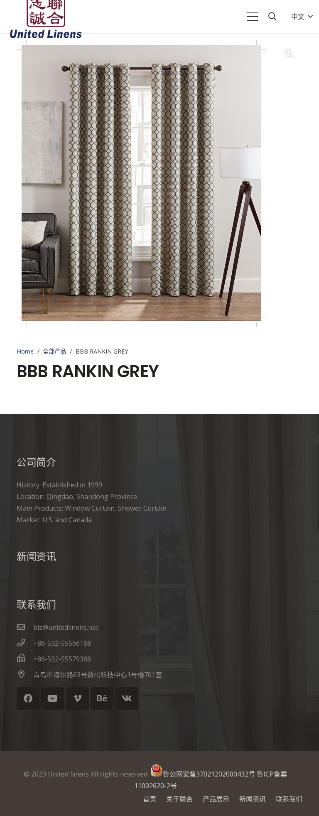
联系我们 (289, 799)
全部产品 (54, 351)
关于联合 (179, 799)
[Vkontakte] (126, 698)
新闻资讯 (252, 799)
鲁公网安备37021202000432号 (209, 774)
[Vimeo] (77, 698)
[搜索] (272, 16)
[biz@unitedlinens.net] (25, 627)
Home (25, 351)
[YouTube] (52, 698)
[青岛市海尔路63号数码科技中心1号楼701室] (25, 675)
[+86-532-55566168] (25, 643)
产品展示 (216, 799)
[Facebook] (28, 698)
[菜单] (252, 16)
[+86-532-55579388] (25, 659)
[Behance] (102, 698)
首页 (149, 799)
